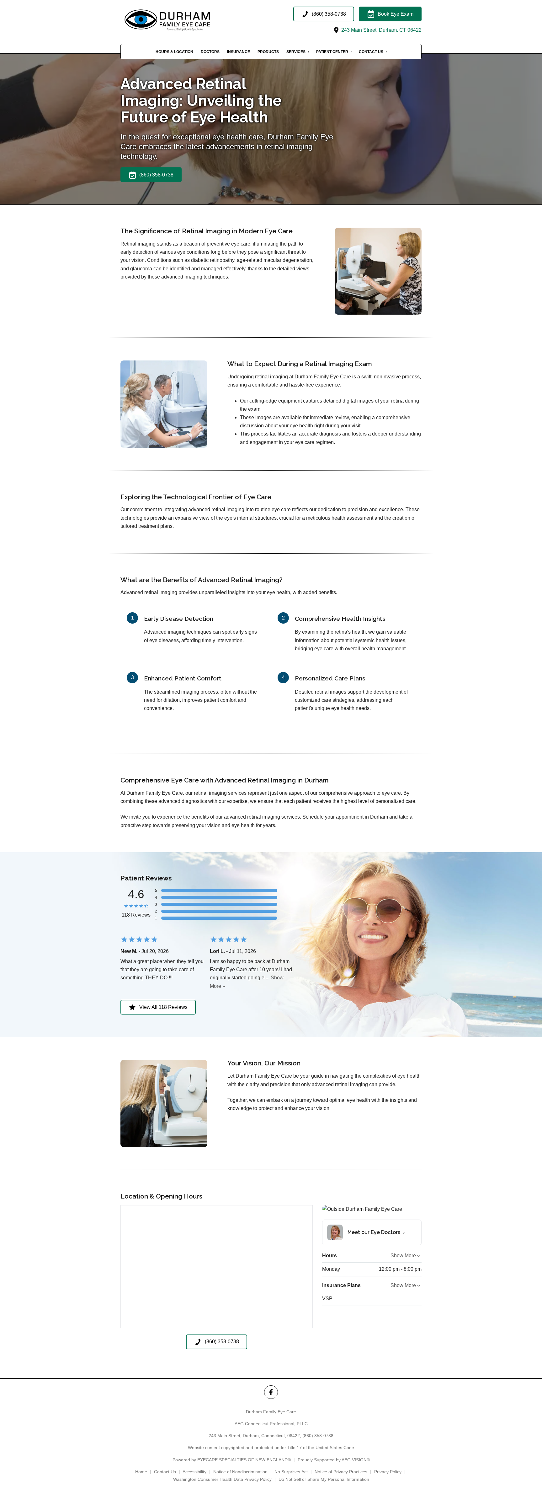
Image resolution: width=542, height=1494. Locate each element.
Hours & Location (174, 52)
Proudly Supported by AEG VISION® (334, 1459)
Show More (403, 1255)
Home (141, 1471)
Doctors (210, 52)
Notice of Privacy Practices (341, 1471)
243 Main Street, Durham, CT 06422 (381, 30)
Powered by (232, 1459)
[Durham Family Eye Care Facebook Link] (271, 1392)
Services (296, 52)
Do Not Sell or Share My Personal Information (324, 1479)
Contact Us (371, 52)
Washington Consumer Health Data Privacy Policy (222, 1479)
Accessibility (194, 1471)
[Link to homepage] (183, 20)
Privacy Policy (387, 1471)
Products (268, 52)
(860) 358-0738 (317, 1435)
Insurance (238, 52)
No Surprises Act (291, 1471)
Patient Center (332, 52)
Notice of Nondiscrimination (240, 1471)
